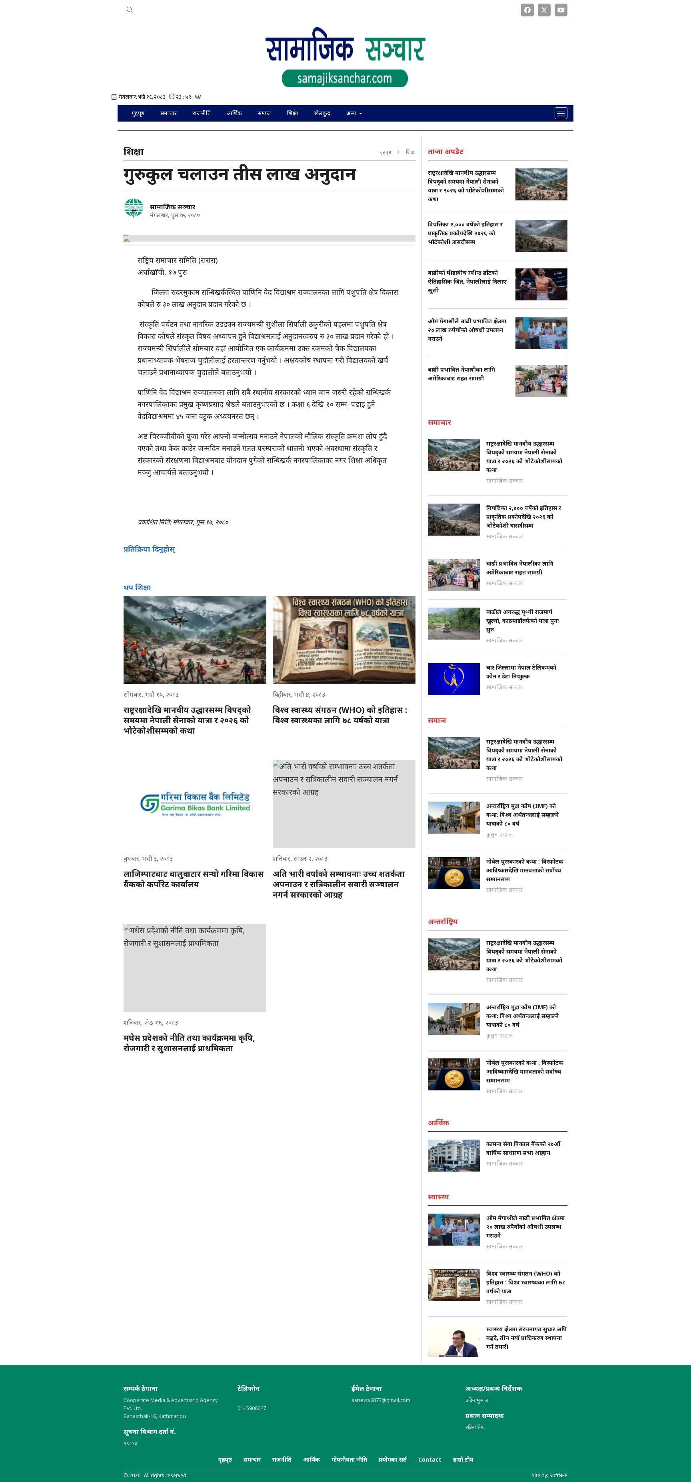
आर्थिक (234, 113)
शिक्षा (292, 113)
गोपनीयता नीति (349, 1459)
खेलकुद (322, 113)
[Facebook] (527, 8)
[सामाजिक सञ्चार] (134, 208)
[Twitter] (544, 8)
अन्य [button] (351, 113)
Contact (429, 1459)
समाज (264, 113)
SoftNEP (558, 1475)
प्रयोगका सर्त (393, 1459)
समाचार (168, 113)
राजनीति (202, 113)
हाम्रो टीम (463, 1459)
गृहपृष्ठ (138, 113)
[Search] (130, 8)
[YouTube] (561, 8)
